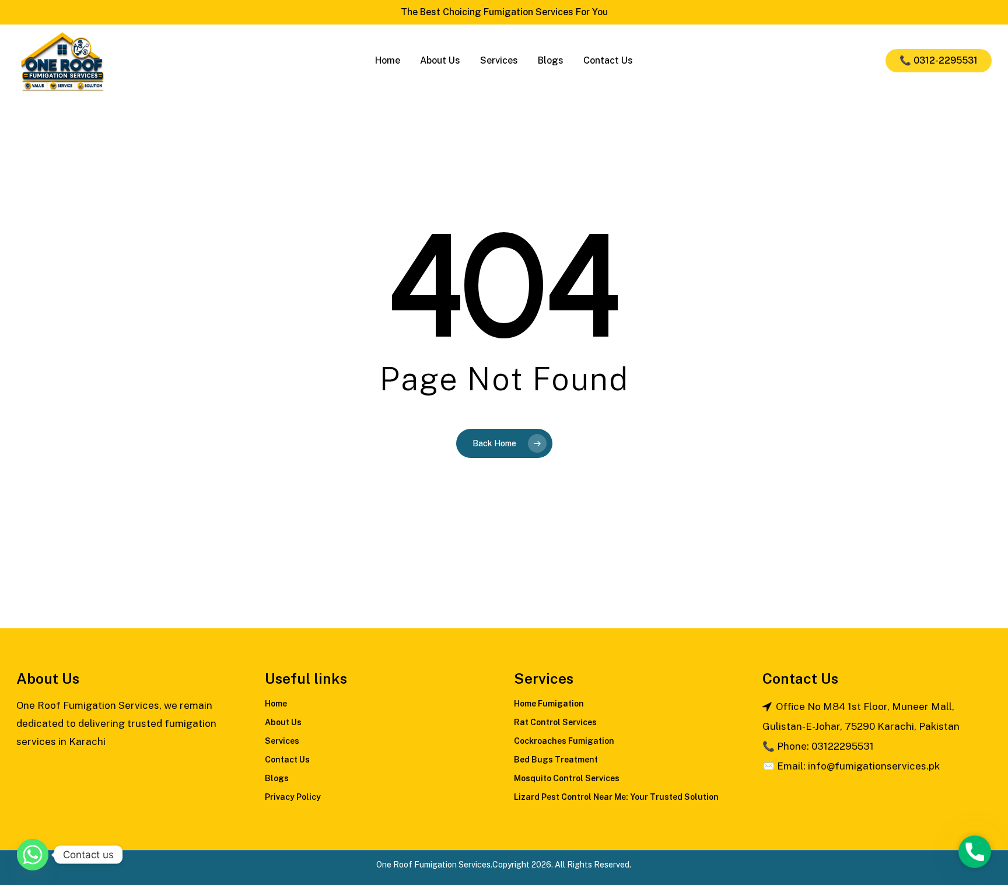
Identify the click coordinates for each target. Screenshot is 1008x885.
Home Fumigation (549, 703)
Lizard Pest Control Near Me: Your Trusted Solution (616, 797)
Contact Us (287, 759)
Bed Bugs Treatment (556, 759)
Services (282, 741)
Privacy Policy (293, 797)
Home (276, 703)
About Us (283, 722)
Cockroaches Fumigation (564, 741)
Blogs (277, 778)
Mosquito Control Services (567, 778)
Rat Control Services (555, 722)
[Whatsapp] (32, 854)
